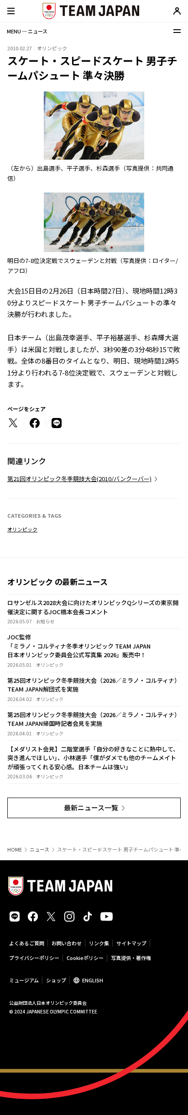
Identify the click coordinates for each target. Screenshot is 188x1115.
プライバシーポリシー (34, 957)
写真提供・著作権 (131, 957)
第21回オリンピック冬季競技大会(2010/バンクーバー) (79, 478)
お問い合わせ (67, 943)
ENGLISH (92, 980)
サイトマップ (131, 943)
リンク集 (99, 943)
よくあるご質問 (26, 943)
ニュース (39, 849)
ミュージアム (24, 980)
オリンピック (22, 529)
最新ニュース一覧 (91, 807)
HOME (14, 849)
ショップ (56, 980)
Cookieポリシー (85, 957)
